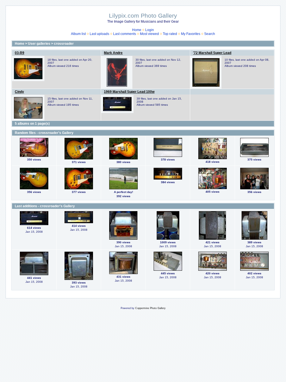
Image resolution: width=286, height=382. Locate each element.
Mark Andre (113, 53)
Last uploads (99, 34)
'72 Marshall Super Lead (212, 53)
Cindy (19, 92)
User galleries (39, 44)
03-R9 (19, 53)
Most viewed (149, 34)
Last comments (124, 34)
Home (136, 30)
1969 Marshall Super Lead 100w (129, 92)
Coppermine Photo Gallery (150, 308)
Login (149, 30)
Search (209, 34)
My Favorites (190, 34)
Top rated (170, 34)
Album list (78, 34)
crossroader (64, 44)
